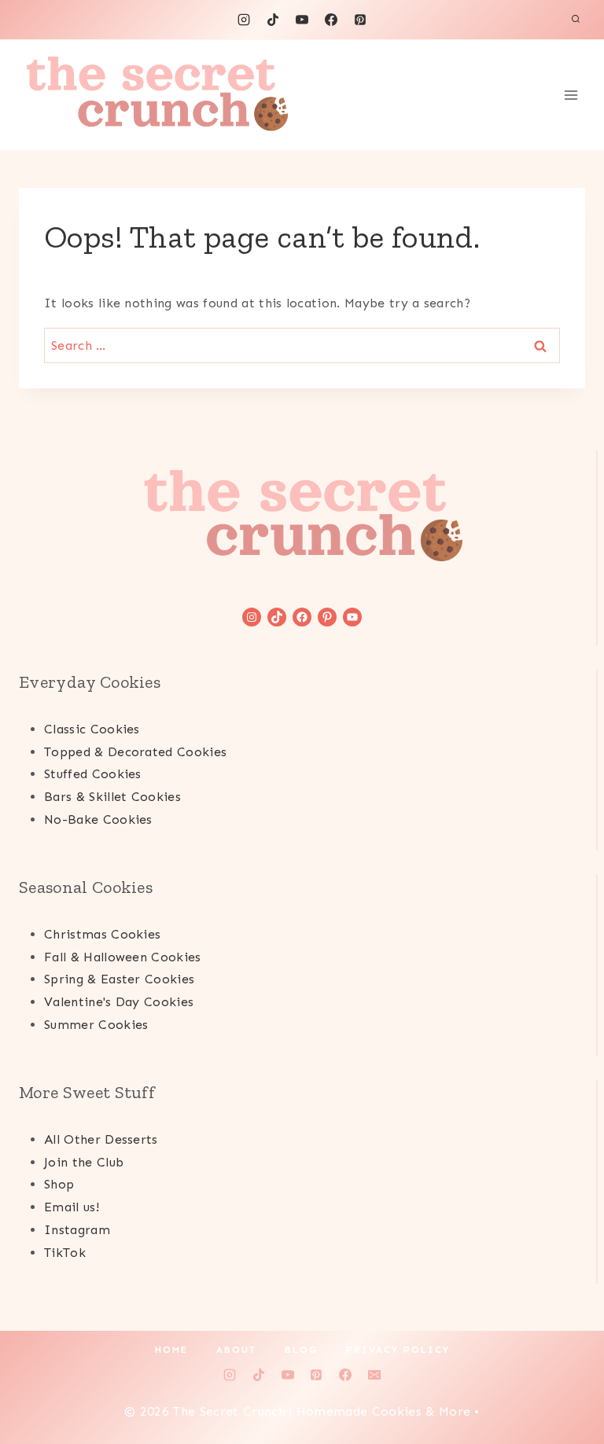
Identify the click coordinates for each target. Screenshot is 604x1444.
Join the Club (83, 1162)
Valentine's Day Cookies (118, 1001)
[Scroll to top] (567, 1384)
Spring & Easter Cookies (119, 979)
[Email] (374, 1374)
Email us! (71, 1207)
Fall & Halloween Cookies (122, 957)
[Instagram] (243, 19)
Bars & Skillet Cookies (112, 796)
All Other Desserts (101, 1139)
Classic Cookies (92, 729)
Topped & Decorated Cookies (135, 751)
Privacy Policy (398, 1349)
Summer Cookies (96, 1024)
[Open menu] (570, 95)
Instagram (77, 1229)
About (236, 1349)
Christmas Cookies (102, 934)
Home (171, 1349)
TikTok (65, 1252)
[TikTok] (272, 19)
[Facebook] (331, 19)
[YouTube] (302, 19)
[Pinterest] (360, 19)
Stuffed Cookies (93, 773)
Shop (59, 1184)
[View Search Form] (575, 19)
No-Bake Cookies (98, 819)
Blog (301, 1349)
